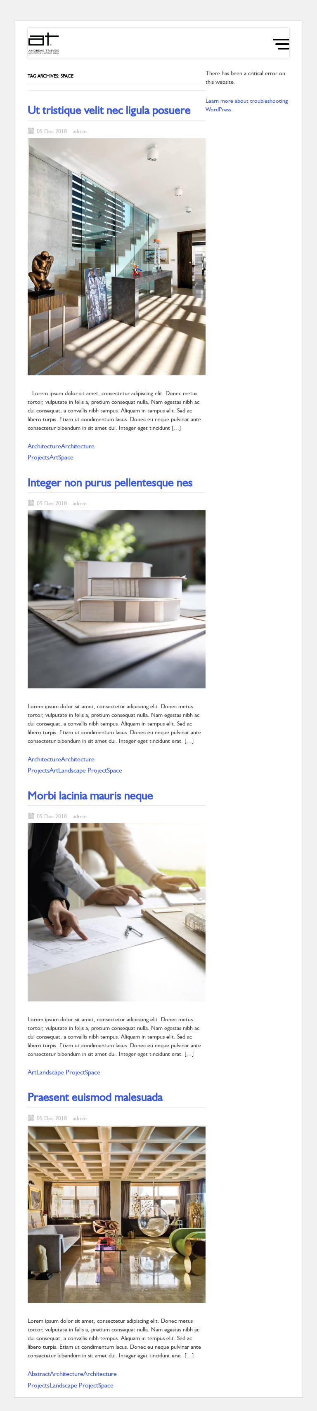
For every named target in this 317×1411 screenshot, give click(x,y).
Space (65, 457)
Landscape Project (82, 770)
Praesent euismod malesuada (95, 1097)
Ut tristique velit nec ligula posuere (109, 110)
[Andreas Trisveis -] (44, 43)
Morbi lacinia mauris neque (90, 795)
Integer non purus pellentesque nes (110, 482)
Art (54, 457)
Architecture (44, 446)
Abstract (39, 1374)
